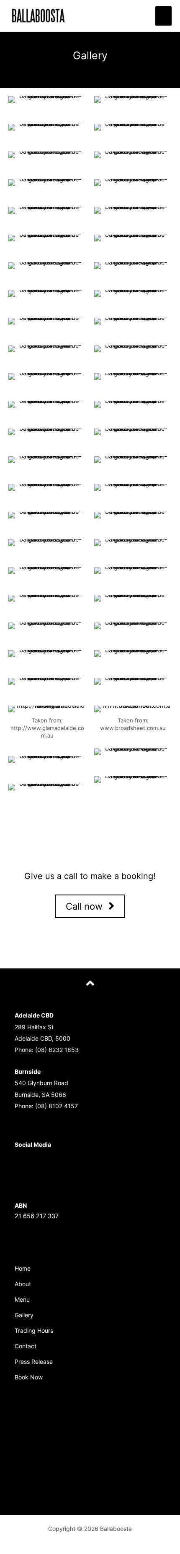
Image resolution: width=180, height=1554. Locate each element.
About (23, 1283)
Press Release (34, 1361)
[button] (90, 906)
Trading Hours (34, 1330)
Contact (25, 1346)
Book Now (29, 1377)
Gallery (24, 1315)
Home (23, 1268)
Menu (22, 1299)
